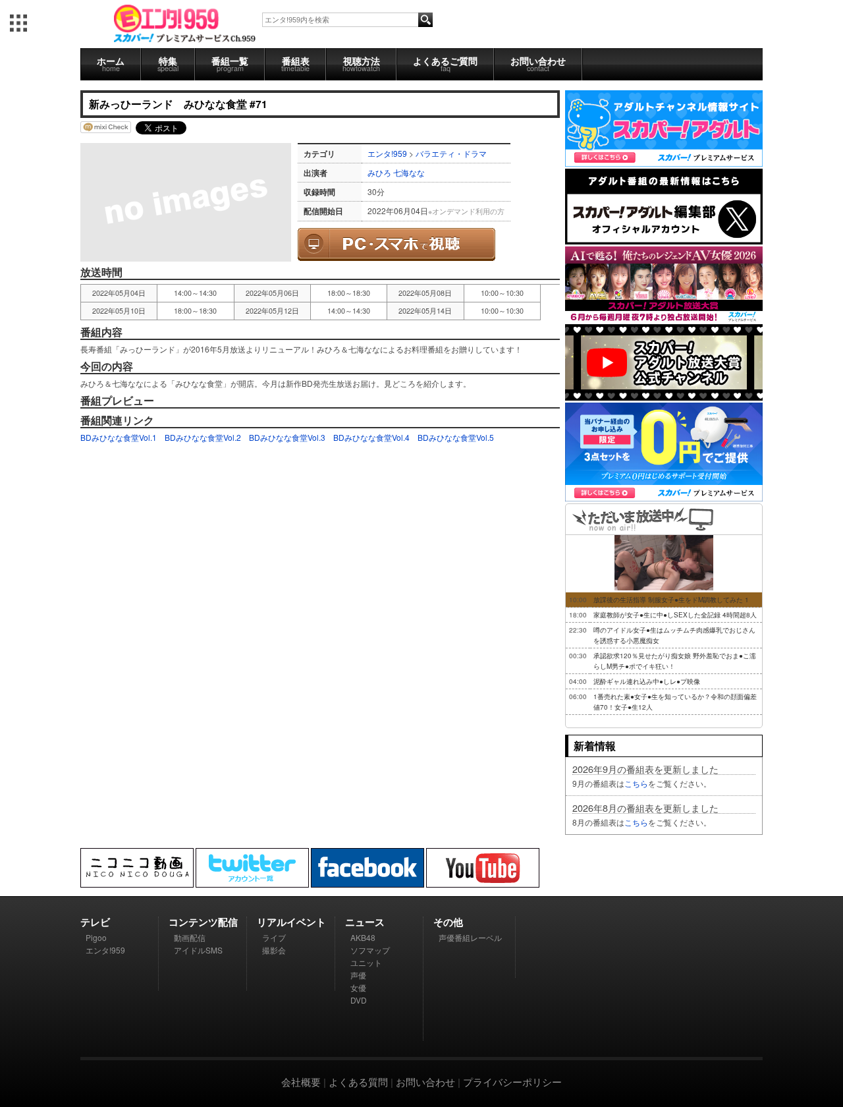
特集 (167, 63)
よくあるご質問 (445, 63)
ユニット (366, 962)
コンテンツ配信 (203, 922)
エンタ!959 (387, 153)
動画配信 (189, 937)
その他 (448, 922)
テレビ (95, 922)
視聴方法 (361, 63)
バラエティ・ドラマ (451, 153)
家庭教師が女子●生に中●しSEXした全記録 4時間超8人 (675, 614)
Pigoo (96, 937)
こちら (636, 783)
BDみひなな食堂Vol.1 (118, 437)
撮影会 (274, 949)
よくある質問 (358, 1082)
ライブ (274, 937)
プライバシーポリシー (512, 1082)
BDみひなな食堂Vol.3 (287, 437)
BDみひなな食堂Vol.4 (371, 437)
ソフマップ (370, 949)
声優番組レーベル (470, 937)
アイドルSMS (198, 949)
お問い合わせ (538, 63)
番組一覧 (229, 63)
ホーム (110, 63)
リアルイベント (291, 922)
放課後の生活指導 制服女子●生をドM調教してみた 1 (671, 599)
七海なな (409, 172)
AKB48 (362, 937)
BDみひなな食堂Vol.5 (456, 437)
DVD (358, 1000)
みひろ (379, 172)
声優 (358, 974)
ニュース (365, 922)
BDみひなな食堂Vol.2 (203, 437)
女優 (358, 987)
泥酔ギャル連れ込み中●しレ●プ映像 (646, 681)
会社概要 (301, 1082)
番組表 (295, 63)
